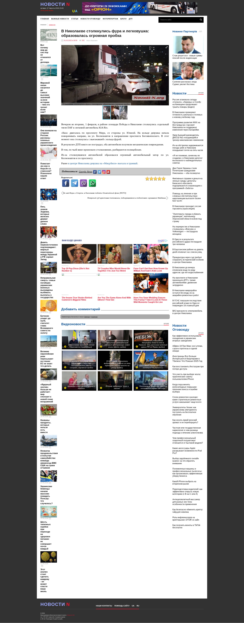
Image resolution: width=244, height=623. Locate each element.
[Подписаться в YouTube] (108, 171)
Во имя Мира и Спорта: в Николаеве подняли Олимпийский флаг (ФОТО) (94, 193)
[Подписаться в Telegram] (99, 171)
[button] (167, 47)
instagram (94, 317)
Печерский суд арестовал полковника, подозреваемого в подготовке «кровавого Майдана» (126, 198)
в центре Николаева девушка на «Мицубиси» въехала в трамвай (102, 163)
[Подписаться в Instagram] (104, 171)
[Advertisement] (115, 218)
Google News (85, 171)
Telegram (87, 317)
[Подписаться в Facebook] (95, 171)
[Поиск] (201, 19)
